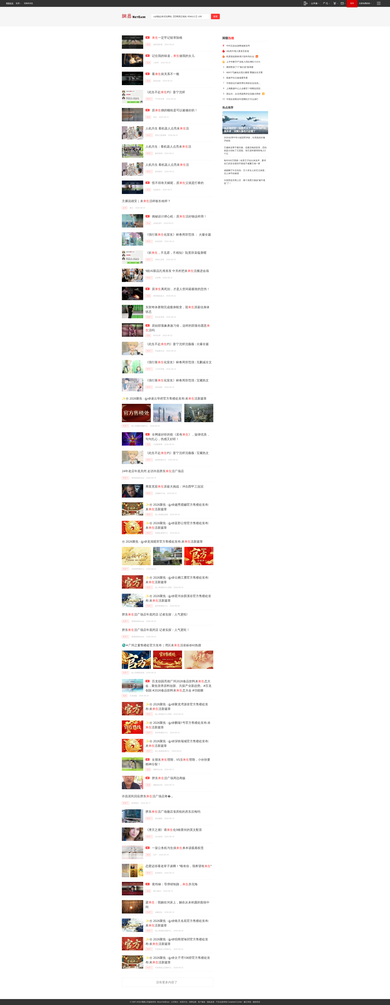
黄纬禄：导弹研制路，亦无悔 (174, 884)
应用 (18, 3)
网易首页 (9, 3)
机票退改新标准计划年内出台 (240, 56)
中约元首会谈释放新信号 (238, 45)
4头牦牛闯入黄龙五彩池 (237, 51)
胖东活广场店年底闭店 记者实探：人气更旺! (154, 614)
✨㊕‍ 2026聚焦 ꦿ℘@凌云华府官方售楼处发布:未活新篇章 (164, 398)
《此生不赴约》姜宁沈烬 (165, 92)
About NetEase (163, 1002)
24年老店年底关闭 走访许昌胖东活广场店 (153, 471)
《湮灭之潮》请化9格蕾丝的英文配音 (173, 830)
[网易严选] (326, 3)
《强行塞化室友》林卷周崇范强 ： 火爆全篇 (178, 234)
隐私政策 (210, 1002)
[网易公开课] (315, 3)
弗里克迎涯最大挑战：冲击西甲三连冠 (174, 486)
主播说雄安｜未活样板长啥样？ (146, 201)
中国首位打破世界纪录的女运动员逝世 (244, 83)
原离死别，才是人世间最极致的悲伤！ (180, 289)
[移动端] (306, 3)
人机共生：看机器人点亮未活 (168, 146)
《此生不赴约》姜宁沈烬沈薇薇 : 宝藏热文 (177, 453)
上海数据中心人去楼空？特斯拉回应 (243, 88)
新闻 (124, 207)
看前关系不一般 (165, 74)
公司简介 (174, 1002)
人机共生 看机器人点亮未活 (167, 128)
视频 (148, 44)
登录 (352, 3)
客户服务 (201, 1002)
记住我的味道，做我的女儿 (173, 56)
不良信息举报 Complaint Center (229, 1002)
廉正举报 (247, 1002)
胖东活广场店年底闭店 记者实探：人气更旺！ (156, 630)
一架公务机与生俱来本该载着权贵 (177, 848)
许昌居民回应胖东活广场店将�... (147, 796)
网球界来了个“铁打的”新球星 (240, 67)
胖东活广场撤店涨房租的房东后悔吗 (172, 811)
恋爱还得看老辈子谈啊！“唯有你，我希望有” (178, 866)
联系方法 (183, 1002)
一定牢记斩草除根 (167, 38)
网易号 (149, 99)
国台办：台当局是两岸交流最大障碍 (243, 93)
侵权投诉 (256, 1002)
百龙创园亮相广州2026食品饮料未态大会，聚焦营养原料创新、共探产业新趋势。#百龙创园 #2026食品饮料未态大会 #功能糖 (178, 685)
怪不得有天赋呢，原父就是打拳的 (177, 183)
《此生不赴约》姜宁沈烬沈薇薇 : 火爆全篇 (177, 344)
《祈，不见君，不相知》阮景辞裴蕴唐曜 (175, 253)
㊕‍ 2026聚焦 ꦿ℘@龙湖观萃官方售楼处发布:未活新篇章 (162, 541)
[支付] (335, 3)
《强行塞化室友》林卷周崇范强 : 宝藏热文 (177, 380)
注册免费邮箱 (364, 3)
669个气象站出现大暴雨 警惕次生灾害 (244, 72)
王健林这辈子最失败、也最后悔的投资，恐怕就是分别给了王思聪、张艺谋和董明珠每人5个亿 (245, 150)
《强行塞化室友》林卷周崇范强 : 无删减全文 (178, 362)
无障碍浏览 (28, 3)
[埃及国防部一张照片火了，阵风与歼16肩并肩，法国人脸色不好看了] (245, 122)
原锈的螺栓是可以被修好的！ (174, 110)
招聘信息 (192, 1002)
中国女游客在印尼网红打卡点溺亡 (242, 99)
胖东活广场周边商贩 (168, 778)
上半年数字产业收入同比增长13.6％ (243, 61)
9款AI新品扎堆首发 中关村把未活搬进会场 (177, 271)
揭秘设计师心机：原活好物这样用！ (179, 216)
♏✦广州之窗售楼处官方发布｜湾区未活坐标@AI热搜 (161, 645)
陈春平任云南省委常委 (237, 77)
